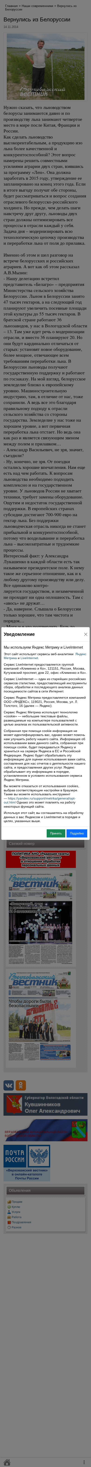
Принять (56, 833)
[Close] (85, 634)
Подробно (77, 833)
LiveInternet (29, 658)
